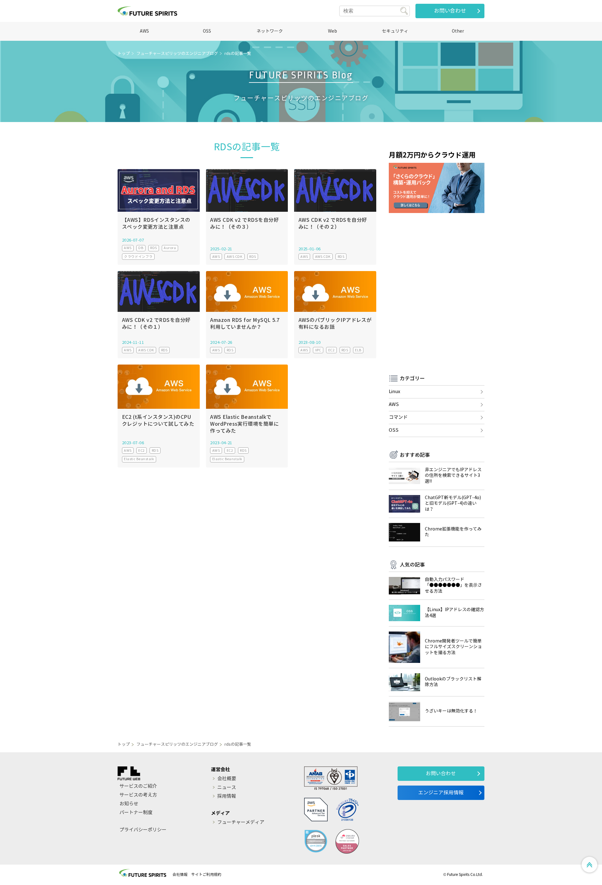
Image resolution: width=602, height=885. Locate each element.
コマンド (398, 417)
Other (458, 31)
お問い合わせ (450, 11)
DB (140, 248)
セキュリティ (395, 31)
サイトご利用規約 (206, 874)
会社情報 (179, 874)
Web (332, 31)
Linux (394, 391)
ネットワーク (269, 31)
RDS (153, 248)
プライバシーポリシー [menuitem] (142, 830)
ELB (358, 350)
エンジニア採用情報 (440, 793)
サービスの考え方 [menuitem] (138, 795)
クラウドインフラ (138, 256)
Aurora (170, 248)
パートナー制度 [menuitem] (135, 812)
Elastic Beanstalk (139, 459)
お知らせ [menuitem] (128, 804)
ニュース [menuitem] (226, 787)
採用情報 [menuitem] (226, 796)
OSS (207, 31)
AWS (144, 31)
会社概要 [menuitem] (226, 778)
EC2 (331, 350)
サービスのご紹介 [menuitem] (138, 786)
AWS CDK (234, 256)
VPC (318, 350)
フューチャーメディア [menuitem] (240, 822)
